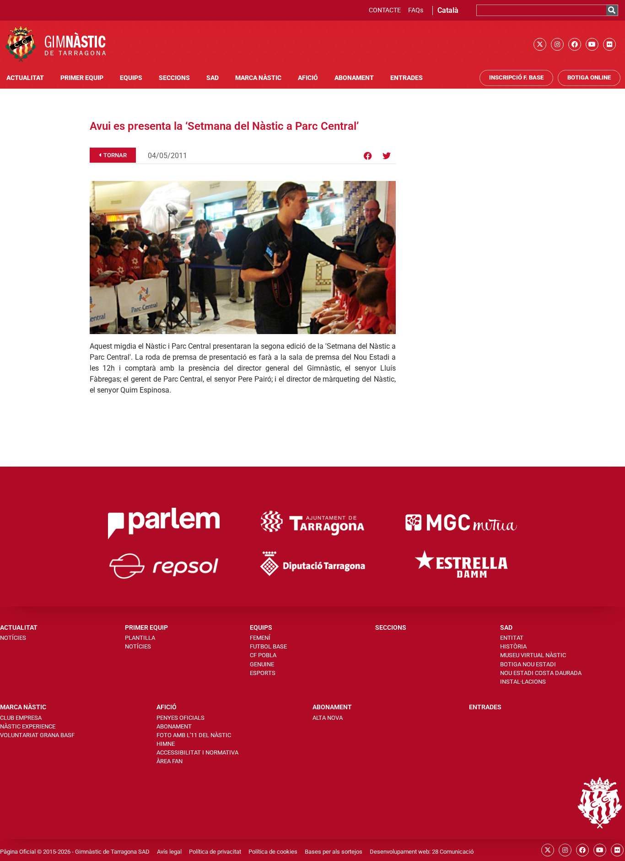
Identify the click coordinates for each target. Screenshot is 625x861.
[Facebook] (574, 44)
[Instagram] (557, 44)
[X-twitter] (539, 44)
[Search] (612, 10)
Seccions (174, 78)
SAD (212, 78)
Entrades (406, 78)
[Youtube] (592, 44)
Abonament (354, 78)
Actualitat (25, 78)
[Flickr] (609, 44)
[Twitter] (386, 156)
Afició (308, 78)
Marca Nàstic (258, 78)
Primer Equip (81, 78)
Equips (131, 78)
